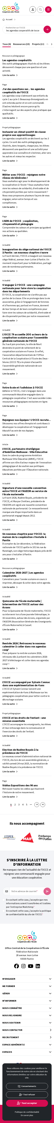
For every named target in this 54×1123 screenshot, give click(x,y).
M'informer (9, 1000)
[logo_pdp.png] (45, 837)
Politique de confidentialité (27, 1112)
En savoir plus (27, 1115)
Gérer (6, 993)
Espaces (7, 1052)
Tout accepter (29, 1103)
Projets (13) (38, 44)
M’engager (8, 979)
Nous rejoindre (12, 1015)
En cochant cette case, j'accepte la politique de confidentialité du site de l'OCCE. (28, 912)
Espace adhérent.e (13, 1044)
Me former (8, 986)
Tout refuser (29, 1094)
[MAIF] (27, 837)
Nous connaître (12, 1008)
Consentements (28, 1086)
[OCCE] (10, 7)
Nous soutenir (11, 1022)
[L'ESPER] (9, 837)
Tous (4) (6, 44)
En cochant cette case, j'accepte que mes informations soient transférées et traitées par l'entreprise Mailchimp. (28, 903)
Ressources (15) (21, 44)
